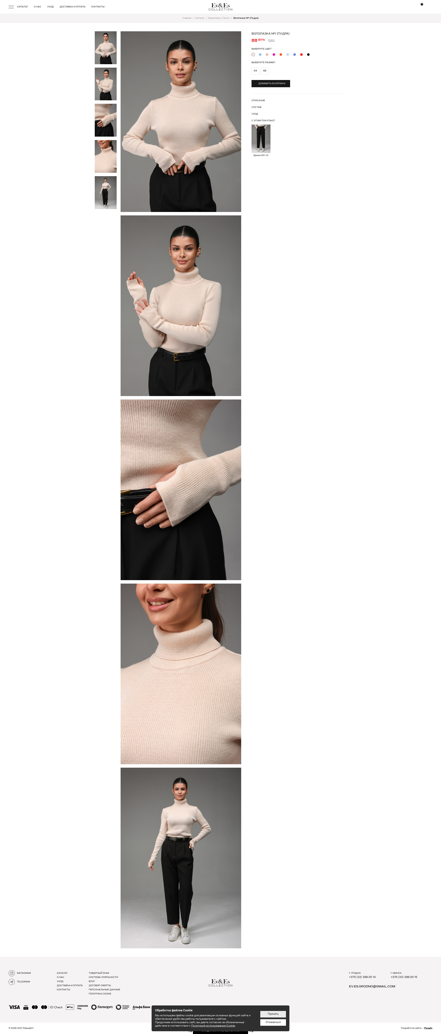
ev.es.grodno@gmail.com (372, 986)
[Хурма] (281, 54)
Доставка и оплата (72, 7)
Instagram (24, 973)
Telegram (23, 982)
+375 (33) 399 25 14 (362, 977)
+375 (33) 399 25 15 (404, 977)
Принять (273, 1014)
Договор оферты (100, 986)
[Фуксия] (274, 54)
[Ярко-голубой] (294, 54)
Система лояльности (103, 977)
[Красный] (301, 54)
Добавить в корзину (272, 84)
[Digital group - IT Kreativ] (428, 1028)
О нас (37, 7)
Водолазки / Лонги (219, 18)
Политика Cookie (100, 994)
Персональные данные (104, 990)
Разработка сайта (411, 1028)
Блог (92, 981)
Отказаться (273, 1022)
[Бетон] (287, 54)
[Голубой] (260, 54)
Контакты (98, 7)
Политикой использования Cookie (213, 1026)
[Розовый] (267, 54)
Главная (186, 18)
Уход (50, 7)
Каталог (22, 7)
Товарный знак (99, 973)
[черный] (308, 54)
